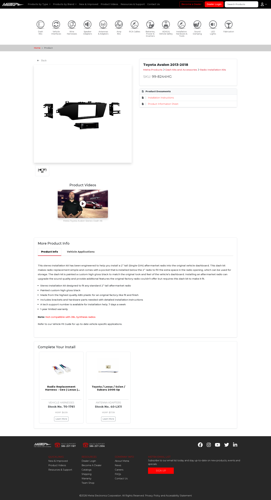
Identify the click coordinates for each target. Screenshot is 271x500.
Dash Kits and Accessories (181, 69)
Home (37, 48)
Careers (119, 469)
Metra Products (152, 69)
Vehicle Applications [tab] (81, 251)
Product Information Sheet (163, 104)
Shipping (86, 474)
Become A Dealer (91, 465)
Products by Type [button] (38, 4)
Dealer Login (214, 4)
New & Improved (88, 4)
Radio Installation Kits (213, 69)
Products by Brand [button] (64, 4)
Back (43, 60)
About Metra (122, 461)
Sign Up (161, 470)
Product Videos (109, 4)
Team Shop (88, 482)
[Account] (264, 4)
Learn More (61, 419)
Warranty (86, 478)
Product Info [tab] (49, 251)
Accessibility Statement (179, 495)
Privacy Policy (152, 495)
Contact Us (153, 4)
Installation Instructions (161, 97)
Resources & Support (133, 4)
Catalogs (86, 469)
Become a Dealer (191, 4)
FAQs (118, 474)
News (118, 465)
